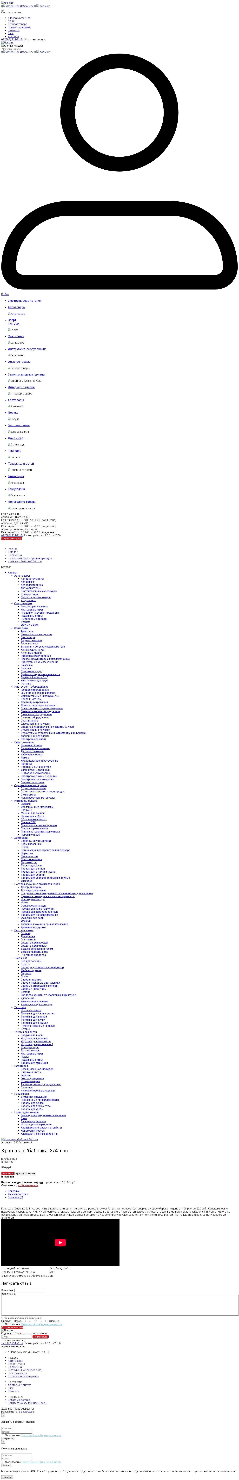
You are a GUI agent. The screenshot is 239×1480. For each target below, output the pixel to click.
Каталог (13, 552)
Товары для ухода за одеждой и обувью (45, 877)
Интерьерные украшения (36, 1124)
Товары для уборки (33, 874)
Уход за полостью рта (34, 951)
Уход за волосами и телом (37, 948)
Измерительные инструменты (40, 695)
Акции (11, 21)
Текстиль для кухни (33, 1019)
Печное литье (29, 856)
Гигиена (25, 933)
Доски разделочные (33, 890)
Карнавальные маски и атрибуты (41, 1127)
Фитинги (26, 683)
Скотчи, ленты (30, 720)
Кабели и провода (32, 754)
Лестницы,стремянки (34, 702)
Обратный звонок (35, 39)
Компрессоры (29, 594)
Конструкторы (30, 1047)
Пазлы (25, 1056)
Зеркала (26, 803)
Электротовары (24, 742)
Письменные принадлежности (40, 1099)
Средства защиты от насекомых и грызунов (48, 995)
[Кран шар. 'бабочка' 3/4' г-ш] (19, 1139)
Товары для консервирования (39, 914)
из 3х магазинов (28, 1185)
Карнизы (26, 810)
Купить (6, 1465)
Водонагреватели (31, 640)
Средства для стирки (34, 945)
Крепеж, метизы (31, 699)
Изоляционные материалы (37, 806)
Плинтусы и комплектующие (39, 825)
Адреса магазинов (19, 17)
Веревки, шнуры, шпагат (36, 840)
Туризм (25, 621)
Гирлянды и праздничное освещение (43, 1115)
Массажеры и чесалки (34, 606)
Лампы (25, 757)
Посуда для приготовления (37, 908)
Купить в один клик (25, 1173)
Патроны (26, 763)
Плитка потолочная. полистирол (40, 831)
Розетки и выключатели (36, 766)
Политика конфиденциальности (27, 1403)
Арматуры (27, 631)
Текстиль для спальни (34, 1022)
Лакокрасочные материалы (38, 797)
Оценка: (6, 1321)
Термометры (29, 862)
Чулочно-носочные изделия (38, 1025)
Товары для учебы (32, 1109)
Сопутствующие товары (36, 597)
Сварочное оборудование (36, 714)
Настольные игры (32, 609)
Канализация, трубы (33, 649)
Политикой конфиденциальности (41, 1324)
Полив (25, 976)
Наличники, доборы (33, 816)
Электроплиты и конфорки (37, 779)
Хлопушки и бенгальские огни (39, 1133)
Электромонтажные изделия (39, 776)
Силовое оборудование (35, 717)
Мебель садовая (31, 970)
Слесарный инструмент (35, 723)
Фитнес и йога (29, 625)
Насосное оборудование (36, 655)
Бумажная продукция (34, 1096)
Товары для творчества (36, 1106)
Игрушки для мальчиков (36, 1041)
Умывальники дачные (34, 1001)
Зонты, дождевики (32, 1078)
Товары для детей (25, 1032)
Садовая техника (31, 979)
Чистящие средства (33, 954)
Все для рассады (31, 961)
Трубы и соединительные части (40, 674)
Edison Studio (27, 1411)
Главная (12, 548)
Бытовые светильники (35, 748)
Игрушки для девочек (34, 1038)
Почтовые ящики (31, 859)
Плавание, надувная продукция (40, 612)
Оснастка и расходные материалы (42, 708)
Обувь (24, 847)
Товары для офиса (32, 1102)
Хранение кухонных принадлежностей (44, 924)
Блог (10, 33)
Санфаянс (27, 665)
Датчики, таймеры (32, 751)
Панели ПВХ (28, 822)
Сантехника (15, 555)
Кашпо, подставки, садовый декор (42, 967)
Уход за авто (28, 600)
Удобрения (27, 998)
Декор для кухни (31, 887)
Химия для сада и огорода (36, 1004)
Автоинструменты (32, 578)
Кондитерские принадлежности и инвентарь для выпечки (57, 893)
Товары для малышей (34, 1062)
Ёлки (24, 1118)
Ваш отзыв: (8, 1293)
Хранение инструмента (35, 736)
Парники (26, 973)
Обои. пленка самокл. (34, 819)
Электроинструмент (33, 739)
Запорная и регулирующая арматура (30, 558)
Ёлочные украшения (33, 1121)
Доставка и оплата (19, 1385)
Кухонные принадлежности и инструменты (48, 896)
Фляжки (26, 921)
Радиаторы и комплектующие (39, 662)
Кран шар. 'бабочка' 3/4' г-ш (25, 561)
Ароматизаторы (31, 588)
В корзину (8, 1173)
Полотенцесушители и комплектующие (45, 658)
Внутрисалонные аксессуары (39, 591)
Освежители (28, 939)
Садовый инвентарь (33, 988)
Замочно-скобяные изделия (38, 692)
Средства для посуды (34, 942)
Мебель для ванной (33, 813)
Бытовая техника (31, 745)
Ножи (24, 902)
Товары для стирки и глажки (38, 871)
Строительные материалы (30, 785)
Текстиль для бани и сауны (37, 1013)
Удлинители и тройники (35, 769)
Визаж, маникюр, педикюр (37, 1069)
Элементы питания (32, 782)
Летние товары (30, 1050)
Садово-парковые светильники (40, 982)
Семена (25, 991)
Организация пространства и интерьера (45, 850)
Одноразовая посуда (33, 905)
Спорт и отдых (23, 603)
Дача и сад (20, 958)
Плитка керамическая (34, 828)
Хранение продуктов (33, 927)
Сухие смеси (28, 794)
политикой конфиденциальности (46, 1340)
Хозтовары (21, 837)
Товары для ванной (33, 868)
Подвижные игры (32, 615)
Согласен (7, 1477)
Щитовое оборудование (36, 773)
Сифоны (26, 668)
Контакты (13, 36)
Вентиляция (28, 637)
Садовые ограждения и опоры (39, 985)
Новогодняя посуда (33, 899)
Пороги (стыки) (30, 834)
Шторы (25, 1028)
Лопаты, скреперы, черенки (38, 705)
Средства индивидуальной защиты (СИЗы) (47, 726)
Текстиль (20, 1007)
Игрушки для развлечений (37, 1044)
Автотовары (22, 575)
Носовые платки (31, 1010)
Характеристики (18, 1194)
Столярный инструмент (35, 729)
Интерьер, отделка (25, 800)
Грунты (25, 964)
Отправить (8, 1438)
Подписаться (40, 1337)
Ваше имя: (7, 1290)
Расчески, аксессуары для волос (41, 1084)
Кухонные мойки (31, 652)
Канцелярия (21, 1093)
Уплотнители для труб (34, 680)
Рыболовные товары (34, 618)
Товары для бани (31, 865)
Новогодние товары (26, 1112)
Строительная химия (33, 788)
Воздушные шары (32, 1035)
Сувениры (27, 1087)
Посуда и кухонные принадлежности (37, 884)
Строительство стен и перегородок (43, 791)
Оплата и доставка (19, 27)
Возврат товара (17, 24)
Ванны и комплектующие (36, 634)
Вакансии (14, 30)
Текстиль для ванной (34, 1016)
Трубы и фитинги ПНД (34, 677)
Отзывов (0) (15, 1197)
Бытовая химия (23, 930)
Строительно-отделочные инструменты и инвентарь (53, 732)
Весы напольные (31, 843)
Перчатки (27, 853)
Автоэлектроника (32, 584)
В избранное (9, 1158)
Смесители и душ (31, 671)
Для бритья (28, 936)
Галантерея (21, 1065)
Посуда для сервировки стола (39, 911)
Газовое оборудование (35, 689)
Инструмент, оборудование (31, 686)
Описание (14, 1191)
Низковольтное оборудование (39, 760)
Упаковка (26, 880)
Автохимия (27, 581)
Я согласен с (33, 1324)
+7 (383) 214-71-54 (12, 39)
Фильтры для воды (32, 917)
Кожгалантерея (30, 1081)
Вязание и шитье (31, 1072)
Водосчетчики (29, 643)
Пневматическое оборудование (40, 711)
